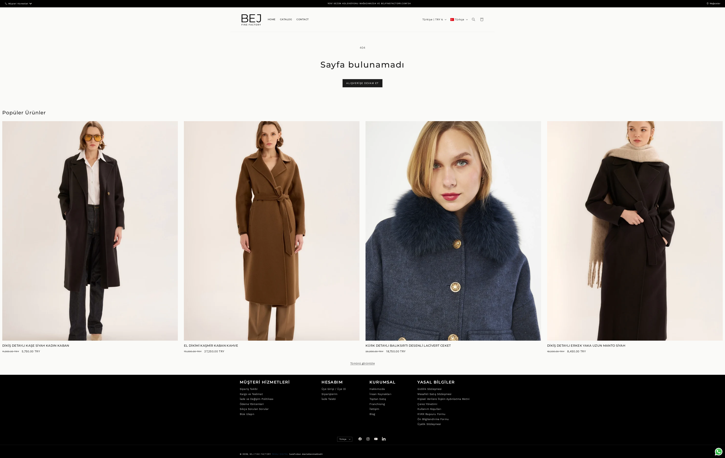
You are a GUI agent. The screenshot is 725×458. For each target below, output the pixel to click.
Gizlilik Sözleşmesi (429, 388)
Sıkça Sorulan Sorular (254, 408)
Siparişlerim (329, 393)
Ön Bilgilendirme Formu (433, 418)
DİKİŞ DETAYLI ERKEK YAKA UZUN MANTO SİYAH (586, 346)
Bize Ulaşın (247, 414)
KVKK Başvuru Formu (431, 414)
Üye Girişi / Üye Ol (334, 388)
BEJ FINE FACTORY (260, 454)
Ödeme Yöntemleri (252, 403)
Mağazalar (715, 3)
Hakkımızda (377, 388)
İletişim (374, 408)
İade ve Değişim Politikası (256, 398)
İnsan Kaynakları (380, 393)
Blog (372, 414)
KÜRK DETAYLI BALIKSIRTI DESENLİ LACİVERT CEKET (408, 346)
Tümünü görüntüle (362, 363)
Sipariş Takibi (249, 388)
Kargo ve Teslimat (251, 393)
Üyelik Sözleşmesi (429, 424)
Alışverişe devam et (362, 83)
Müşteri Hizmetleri (18, 3)
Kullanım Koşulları (429, 408)
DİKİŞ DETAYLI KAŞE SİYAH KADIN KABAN (35, 346)
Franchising (377, 403)
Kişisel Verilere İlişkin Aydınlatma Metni (443, 398)
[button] (473, 19)
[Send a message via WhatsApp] (718, 451)
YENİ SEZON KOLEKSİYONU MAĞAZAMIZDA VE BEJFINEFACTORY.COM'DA (369, 3)
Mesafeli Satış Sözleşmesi (434, 393)
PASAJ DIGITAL (280, 454)
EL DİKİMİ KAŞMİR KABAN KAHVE (211, 346)
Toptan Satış (377, 398)
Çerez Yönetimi (427, 403)
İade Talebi (329, 398)
